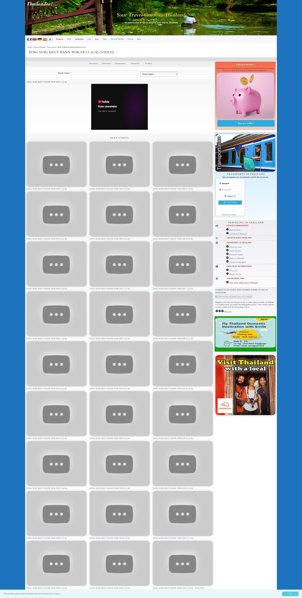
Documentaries (120, 63)
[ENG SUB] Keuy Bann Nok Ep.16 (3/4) (173, 239)
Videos (105, 39)
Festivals (130, 39)
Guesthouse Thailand (238, 234)
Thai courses (93, 63)
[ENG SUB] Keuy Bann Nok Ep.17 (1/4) (110, 289)
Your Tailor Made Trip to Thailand (243, 283)
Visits (89, 39)
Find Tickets (231, 202)
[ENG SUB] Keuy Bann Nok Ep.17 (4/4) (110, 338)
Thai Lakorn (51, 47)
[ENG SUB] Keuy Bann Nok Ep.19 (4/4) (47, 488)
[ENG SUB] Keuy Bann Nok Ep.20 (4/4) (110, 538)
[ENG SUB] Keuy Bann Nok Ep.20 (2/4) (173, 488)
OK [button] (290, 594)
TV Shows (148, 63)
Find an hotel (234, 230)
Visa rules (233, 270)
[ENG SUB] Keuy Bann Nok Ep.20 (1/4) (110, 488)
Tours (97, 39)
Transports (59, 39)
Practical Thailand (117, 39)
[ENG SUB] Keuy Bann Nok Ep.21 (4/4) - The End (178, 588)
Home (30, 47)
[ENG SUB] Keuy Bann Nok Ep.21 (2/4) (47, 588)
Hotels (69, 39)
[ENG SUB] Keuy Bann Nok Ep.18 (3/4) (110, 388)
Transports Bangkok (237, 262)
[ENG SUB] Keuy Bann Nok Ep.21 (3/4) (110, 588)
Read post (227, 312)
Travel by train (235, 247)
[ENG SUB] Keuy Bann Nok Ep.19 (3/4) (173, 438)
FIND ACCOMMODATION (237, 226)
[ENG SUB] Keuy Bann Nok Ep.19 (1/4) (47, 438)
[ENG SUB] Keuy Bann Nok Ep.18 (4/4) (173, 388)
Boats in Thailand (236, 258)
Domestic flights (236, 254)
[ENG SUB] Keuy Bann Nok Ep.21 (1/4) (173, 538)
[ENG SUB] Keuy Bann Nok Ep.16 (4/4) (47, 289)
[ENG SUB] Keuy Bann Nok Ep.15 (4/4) (173, 189)
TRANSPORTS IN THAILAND (239, 243)
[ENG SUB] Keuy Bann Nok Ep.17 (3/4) (47, 338)
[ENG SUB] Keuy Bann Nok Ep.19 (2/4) (110, 438)
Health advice (235, 274)
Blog (139, 39)
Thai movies (135, 63)
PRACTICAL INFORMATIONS (239, 266)
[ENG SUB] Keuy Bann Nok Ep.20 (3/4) (47, 538)
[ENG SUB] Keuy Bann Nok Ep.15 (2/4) (47, 189)
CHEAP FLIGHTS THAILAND (239, 238)
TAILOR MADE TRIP (235, 278)
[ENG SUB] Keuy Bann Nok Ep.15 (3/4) (110, 189)
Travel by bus (235, 251)
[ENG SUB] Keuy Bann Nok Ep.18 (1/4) (173, 338)
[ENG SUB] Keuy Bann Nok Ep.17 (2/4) (173, 289)
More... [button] (58, 594)
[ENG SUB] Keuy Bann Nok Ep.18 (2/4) (47, 388)
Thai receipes (106, 63)
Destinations (79, 39)
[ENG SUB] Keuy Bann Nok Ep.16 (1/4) (47, 239)
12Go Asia (230, 214)
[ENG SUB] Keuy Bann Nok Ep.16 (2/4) (110, 239)
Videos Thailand (39, 47)
